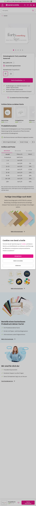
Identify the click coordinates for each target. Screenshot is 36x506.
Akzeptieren (18, 256)
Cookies (23, 244)
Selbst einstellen (18, 261)
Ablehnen (18, 265)
